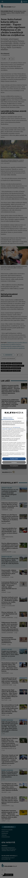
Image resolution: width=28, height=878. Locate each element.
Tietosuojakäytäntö (14, 465)
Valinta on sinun (7, 418)
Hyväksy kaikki (14, 459)
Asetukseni (20, 418)
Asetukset (14, 462)
